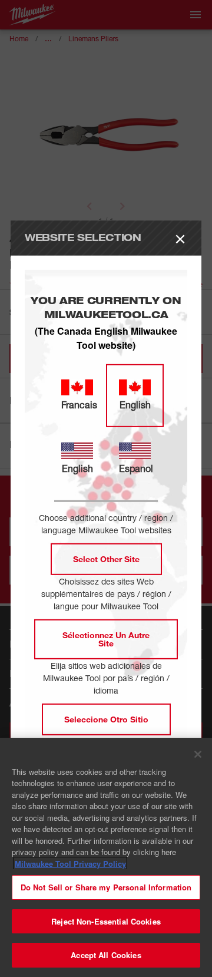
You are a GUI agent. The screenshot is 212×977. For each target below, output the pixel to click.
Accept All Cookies (106, 955)
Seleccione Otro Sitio (106, 719)
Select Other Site (106, 559)
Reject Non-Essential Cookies (106, 921)
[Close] (198, 754)
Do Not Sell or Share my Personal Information (106, 887)
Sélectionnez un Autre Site (106, 639)
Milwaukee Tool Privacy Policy (70, 863)
